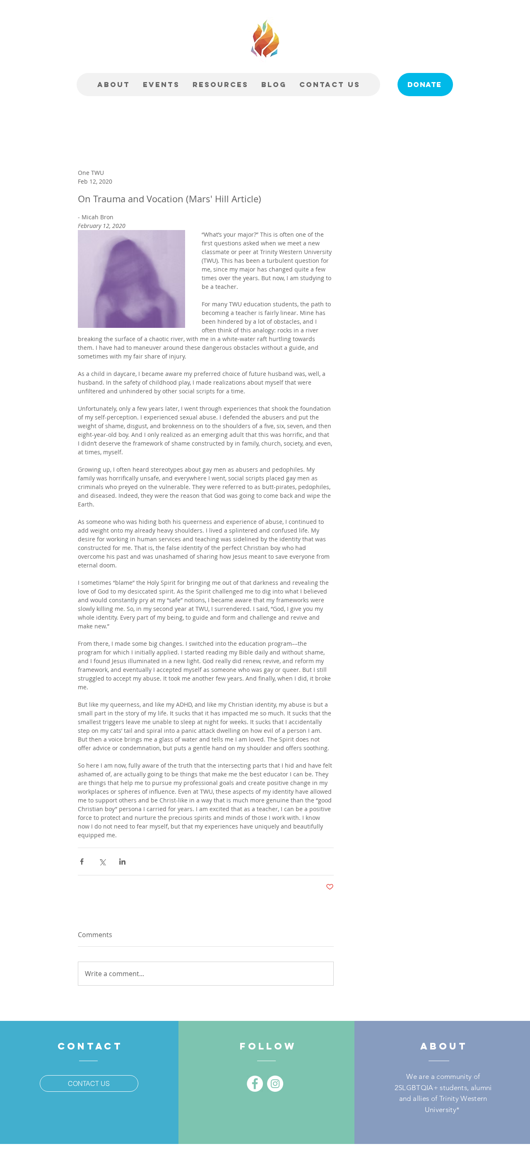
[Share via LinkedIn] (122, 861)
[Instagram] (275, 1084)
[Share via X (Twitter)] (102, 861)
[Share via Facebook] (82, 861)
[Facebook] (255, 1084)
